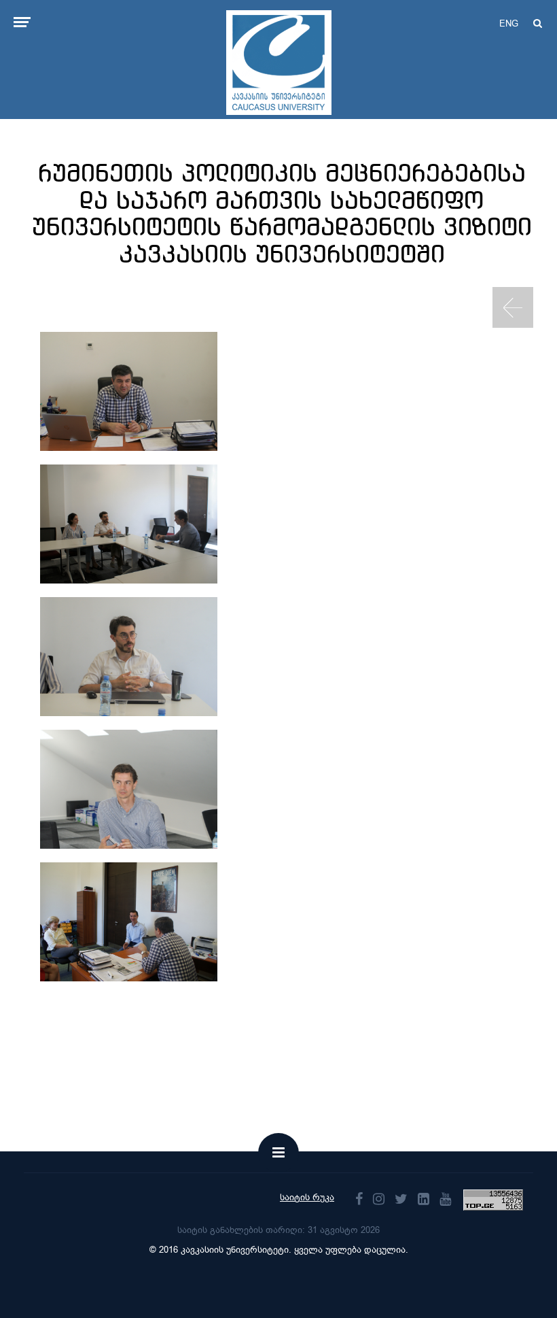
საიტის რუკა (307, 1197)
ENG (508, 23)
